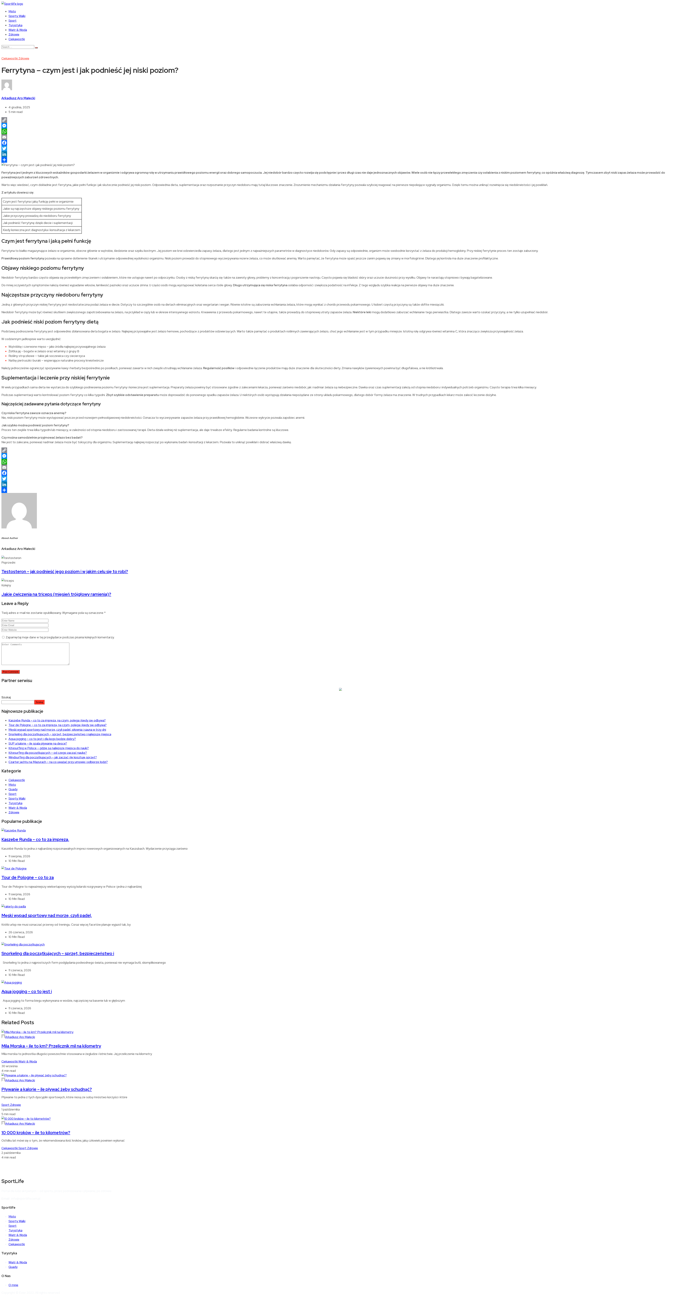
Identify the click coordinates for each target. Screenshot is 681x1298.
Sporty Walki (17, 16)
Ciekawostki (17, 39)
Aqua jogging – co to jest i (26, 991)
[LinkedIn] (340, 154)
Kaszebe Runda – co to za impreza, (35, 839)
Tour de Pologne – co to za (27, 877)
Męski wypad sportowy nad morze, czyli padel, (46, 915)
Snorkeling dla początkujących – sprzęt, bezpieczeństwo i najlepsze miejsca (60, 734)
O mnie (13, 1285)
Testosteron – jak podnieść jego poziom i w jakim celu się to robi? (64, 571)
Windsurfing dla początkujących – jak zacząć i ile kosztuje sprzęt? (53, 757)
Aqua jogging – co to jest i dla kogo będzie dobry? (42, 739)
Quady (13, 789)
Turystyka (15, 25)
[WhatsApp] (340, 131)
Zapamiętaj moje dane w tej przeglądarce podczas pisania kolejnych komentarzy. (60, 637)
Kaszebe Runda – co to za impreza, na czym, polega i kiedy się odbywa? (57, 720)
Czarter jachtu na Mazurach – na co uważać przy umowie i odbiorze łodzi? (58, 762)
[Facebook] (340, 143)
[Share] (340, 160)
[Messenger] (340, 126)
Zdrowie (14, 34)
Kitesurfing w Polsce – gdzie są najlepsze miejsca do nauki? (49, 748)
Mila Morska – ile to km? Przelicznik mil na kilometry (51, 1046)
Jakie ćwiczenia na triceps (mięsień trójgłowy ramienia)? (56, 594)
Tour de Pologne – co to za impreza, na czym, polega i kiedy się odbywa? (58, 725)
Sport (12, 21)
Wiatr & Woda (18, 30)
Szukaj (6, 697)
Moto (12, 11)
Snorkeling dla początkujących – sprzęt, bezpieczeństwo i (57, 953)
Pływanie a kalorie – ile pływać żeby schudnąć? (46, 1089)
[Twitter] (340, 148)
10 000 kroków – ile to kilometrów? (35, 1132)
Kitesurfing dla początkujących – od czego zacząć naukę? (48, 753)
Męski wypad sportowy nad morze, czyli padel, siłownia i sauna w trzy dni (57, 730)
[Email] (340, 137)
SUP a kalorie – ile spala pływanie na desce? (38, 743)
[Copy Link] (340, 120)
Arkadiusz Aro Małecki (18, 98)
